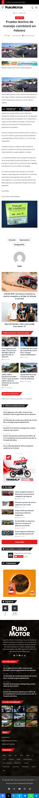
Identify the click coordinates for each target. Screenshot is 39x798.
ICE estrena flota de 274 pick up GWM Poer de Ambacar (28, 376)
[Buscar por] (36, 8)
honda (18, 759)
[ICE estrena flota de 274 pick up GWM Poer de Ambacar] (28, 368)
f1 (32, 755)
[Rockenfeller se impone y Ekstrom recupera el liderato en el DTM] (8, 522)
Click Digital (29, 783)
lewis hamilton (27, 759)
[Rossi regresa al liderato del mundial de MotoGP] (8, 532)
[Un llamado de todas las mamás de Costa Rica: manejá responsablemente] (28, 342)
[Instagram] (22, 655)
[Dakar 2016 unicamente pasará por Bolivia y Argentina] (8, 511)
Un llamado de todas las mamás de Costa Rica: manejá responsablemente (28, 351)
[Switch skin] (32, 8)
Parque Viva (6, 766)
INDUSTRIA (22, 13)
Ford (4, 759)
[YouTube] (19, 655)
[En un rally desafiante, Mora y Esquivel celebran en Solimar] (31, 716)
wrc (4, 770)
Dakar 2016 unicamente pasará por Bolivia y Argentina (24, 512)
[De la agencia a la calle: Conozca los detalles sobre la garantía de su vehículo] (10, 342)
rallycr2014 (20, 244)
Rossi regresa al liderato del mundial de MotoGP (25, 532)
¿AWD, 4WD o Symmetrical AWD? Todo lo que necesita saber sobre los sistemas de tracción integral (10, 379)
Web (8, 35)
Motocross (17, 763)
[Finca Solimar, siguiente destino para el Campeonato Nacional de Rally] (31, 723)
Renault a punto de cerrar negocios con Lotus (25, 503)
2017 (15, 755)
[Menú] (3, 8)
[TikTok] (24, 655)
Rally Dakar (25, 766)
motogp (26, 763)
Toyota (34, 766)
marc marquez (7, 763)
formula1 (11, 759)
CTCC (21, 755)
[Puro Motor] (14, 7)
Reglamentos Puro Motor (9, 741)
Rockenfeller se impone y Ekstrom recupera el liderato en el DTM (25, 523)
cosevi (12, 240)
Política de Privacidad (8, 744)
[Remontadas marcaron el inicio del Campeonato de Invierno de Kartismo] (19, 723)
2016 (10, 755)
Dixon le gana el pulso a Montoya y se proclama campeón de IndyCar (24, 494)
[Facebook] (14, 655)
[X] (17, 655)
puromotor (25, 240)
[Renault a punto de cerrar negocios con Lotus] (8, 503)
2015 (4, 755)
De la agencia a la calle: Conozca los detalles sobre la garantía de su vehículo (9, 352)
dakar (27, 755)
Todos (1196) (19, 542)
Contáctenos (6, 737)
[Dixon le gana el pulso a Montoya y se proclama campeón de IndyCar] (8, 493)
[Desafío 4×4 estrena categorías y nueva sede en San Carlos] (31, 709)
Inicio (16, 13)
